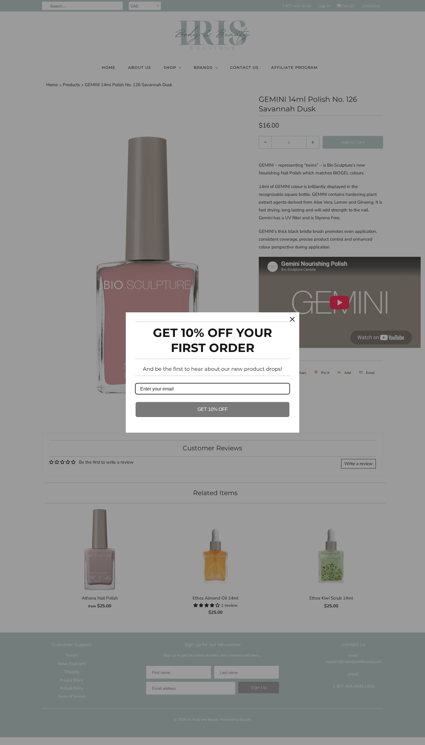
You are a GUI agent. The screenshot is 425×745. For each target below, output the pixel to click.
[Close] (292, 319)
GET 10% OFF (212, 409)
